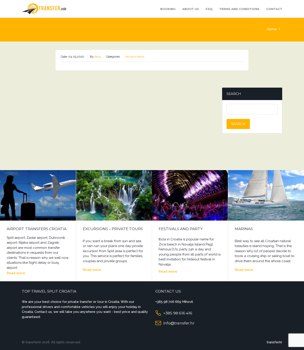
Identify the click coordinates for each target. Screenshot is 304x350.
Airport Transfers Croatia (37, 229)
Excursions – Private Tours (113, 229)
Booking (168, 9)
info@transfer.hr (179, 323)
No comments (134, 56)
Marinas (244, 229)
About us (190, 9)
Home (272, 29)
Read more (16, 273)
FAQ (209, 9)
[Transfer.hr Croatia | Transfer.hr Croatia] (44, 8)
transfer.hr (274, 342)
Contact (274, 9)
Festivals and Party (181, 229)
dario (97, 56)
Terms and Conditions (239, 9)
